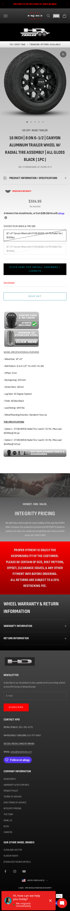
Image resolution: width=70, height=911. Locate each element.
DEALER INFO (10, 778)
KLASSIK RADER (11, 855)
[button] (56, 16)
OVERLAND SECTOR (13, 849)
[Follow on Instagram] (15, 871)
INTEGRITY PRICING (12, 808)
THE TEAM (8, 814)
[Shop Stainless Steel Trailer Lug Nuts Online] (21, 338)
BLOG (6, 826)
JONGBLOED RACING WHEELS (17, 861)
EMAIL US (8, 820)
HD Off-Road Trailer (35, 130)
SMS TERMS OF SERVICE (15, 802)
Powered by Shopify (43, 888)
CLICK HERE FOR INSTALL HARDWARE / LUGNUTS (35, 269)
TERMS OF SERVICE (13, 796)
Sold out (35, 296)
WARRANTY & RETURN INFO (16, 784)
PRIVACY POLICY (11, 790)
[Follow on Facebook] (5, 871)
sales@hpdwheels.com (21, 751)
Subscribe (16, 707)
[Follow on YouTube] (24, 871)
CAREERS (8, 832)
